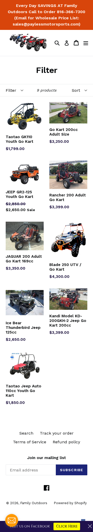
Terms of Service (29, 441)
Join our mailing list (46, 457)
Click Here (67, 526)
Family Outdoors (33, 503)
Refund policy (66, 441)
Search (26, 433)
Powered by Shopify (70, 503)
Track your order (57, 433)
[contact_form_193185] (11, 520)
